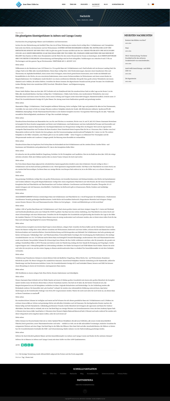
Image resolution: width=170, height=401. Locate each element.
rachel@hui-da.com (100, 398)
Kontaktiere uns (118, 4)
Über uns (73, 4)
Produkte (84, 4)
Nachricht (96, 4)
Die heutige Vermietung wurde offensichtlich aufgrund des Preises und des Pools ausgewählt (51, 354)
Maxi (127, 48)
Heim (63, 4)
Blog (106, 4)
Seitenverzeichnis (108, 373)
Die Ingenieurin (130, 78)
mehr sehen (128, 43)
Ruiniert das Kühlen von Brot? (135, 40)
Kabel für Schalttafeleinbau (85, 385)
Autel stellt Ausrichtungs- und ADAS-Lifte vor (138, 69)
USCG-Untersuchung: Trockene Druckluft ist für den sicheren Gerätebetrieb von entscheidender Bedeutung (137, 58)
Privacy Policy (122, 373)
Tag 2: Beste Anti (27, 357)
